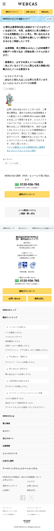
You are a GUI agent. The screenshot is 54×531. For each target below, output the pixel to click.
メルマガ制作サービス (14, 399)
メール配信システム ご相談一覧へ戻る (27, 212)
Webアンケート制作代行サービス (19, 403)
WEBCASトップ (8, 228)
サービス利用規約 (8, 514)
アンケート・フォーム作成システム (20, 362)
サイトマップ (7, 508)
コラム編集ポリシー (33, 514)
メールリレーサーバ (13, 337)
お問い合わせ (30, 12)
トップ (49, 19)
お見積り (6, 490)
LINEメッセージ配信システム (17, 346)
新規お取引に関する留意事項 (36, 511)
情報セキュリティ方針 (10, 511)
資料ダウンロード (12, 12)
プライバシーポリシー (34, 508)
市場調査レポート (34, 477)
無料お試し (45, 12)
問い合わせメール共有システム (18, 374)
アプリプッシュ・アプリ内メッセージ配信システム (26, 350)
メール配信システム (13, 333)
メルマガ (30, 481)
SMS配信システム (12, 341)
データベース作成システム (16, 386)
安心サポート (23, 228)
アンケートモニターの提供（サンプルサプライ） (25, 407)
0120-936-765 (29, 184)
